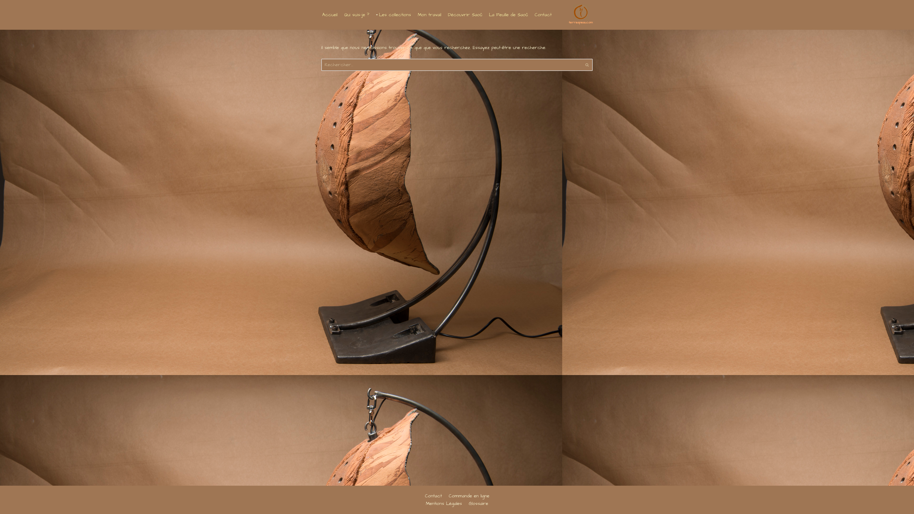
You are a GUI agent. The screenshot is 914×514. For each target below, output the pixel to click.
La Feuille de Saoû (508, 15)
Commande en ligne (469, 496)
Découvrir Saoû (465, 15)
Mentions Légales (444, 503)
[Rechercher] (587, 65)
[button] (377, 15)
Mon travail (429, 15)
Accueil (330, 15)
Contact (543, 15)
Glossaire (478, 503)
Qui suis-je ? (356, 15)
